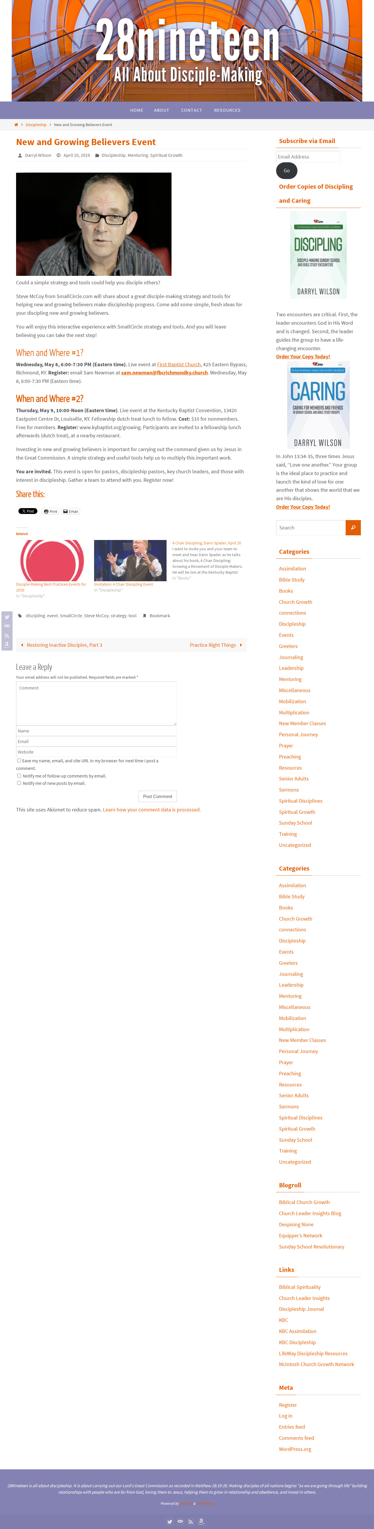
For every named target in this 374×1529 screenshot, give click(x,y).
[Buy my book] (6, 645)
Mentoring (138, 155)
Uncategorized (295, 845)
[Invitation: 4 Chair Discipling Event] (130, 560)
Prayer (286, 745)
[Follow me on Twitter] (6, 616)
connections (292, 612)
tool (132, 615)
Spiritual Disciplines (301, 800)
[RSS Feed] (6, 635)
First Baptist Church (179, 364)
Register (288, 1404)
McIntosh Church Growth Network (316, 1364)
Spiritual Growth (166, 155)
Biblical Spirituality (300, 1287)
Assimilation (292, 568)
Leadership (291, 668)
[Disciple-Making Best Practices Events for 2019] (52, 560)
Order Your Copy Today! (303, 506)
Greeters (288, 646)
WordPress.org (295, 1449)
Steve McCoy (96, 615)
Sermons (289, 789)
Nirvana (186, 1503)
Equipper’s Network (300, 1235)
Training (288, 833)
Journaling (291, 657)
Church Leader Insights (304, 1298)
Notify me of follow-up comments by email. (64, 776)
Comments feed (296, 1438)
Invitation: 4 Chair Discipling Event (123, 584)
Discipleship (36, 124)
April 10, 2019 (77, 155)
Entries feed (292, 1426)
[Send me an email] (6, 626)
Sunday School (295, 822)
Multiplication (294, 712)
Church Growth (295, 601)
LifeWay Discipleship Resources (313, 1353)
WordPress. (205, 1503)
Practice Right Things (213, 644)
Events (286, 635)
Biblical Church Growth (304, 1202)
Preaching (290, 756)
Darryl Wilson (38, 155)
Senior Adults (294, 778)
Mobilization (292, 701)
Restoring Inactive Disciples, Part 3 (64, 644)
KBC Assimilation (297, 1331)
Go (287, 170)
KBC (283, 1320)
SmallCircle (71, 615)
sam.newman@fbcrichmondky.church (164, 372)
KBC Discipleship (297, 1342)
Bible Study (291, 579)
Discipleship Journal (301, 1309)
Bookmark (160, 615)
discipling (35, 615)
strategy (119, 615)
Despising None (296, 1224)
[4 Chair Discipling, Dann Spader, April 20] (211, 560)
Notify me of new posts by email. (54, 783)
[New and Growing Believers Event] (94, 274)
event (52, 615)
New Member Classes (302, 723)
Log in (285, 1415)
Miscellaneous (295, 690)
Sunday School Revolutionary (311, 1246)
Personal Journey (298, 734)
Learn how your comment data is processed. (152, 809)
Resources (290, 767)
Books (286, 590)
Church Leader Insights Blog (310, 1213)
